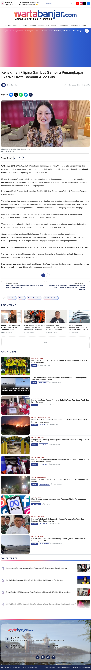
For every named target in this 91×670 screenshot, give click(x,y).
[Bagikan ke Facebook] (11, 95)
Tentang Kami (65, 667)
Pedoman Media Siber (53, 667)
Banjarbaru (6, 31)
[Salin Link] (31, 95)
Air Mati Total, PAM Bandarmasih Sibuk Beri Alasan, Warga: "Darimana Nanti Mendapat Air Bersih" (41, 604)
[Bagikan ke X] (16, 95)
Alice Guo (11, 298)
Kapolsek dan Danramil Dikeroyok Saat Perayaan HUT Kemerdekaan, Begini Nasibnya (36, 568)
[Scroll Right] (87, 31)
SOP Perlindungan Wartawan (80, 667)
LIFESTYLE (74, 26)
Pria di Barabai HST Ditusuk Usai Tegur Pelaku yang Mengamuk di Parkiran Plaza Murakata (38, 592)
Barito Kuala (47, 31)
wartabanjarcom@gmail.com (63, 647)
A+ (24, 158)
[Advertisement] (45, 49)
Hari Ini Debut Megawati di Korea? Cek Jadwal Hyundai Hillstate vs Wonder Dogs (34, 580)
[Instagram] (81, 3)
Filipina (21, 298)
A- (15, 158)
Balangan (29, 31)
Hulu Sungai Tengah (81, 31)
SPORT (53, 26)
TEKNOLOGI (64, 26)
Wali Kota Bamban (51, 298)
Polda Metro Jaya (34, 298)
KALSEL (25, 26)
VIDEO (84, 26)
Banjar (37, 31)
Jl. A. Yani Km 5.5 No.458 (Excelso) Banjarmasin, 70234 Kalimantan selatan (37, 640)
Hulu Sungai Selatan (62, 31)
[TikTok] (48, 657)
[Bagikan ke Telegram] (26, 95)
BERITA (16, 26)
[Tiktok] (84, 3)
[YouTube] (77, 3)
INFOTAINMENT (44, 26)
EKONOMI (33, 26)
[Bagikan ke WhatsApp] (21, 95)
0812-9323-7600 (17, 647)
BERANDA (8, 26)
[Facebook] (88, 3)
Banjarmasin (18, 31)
